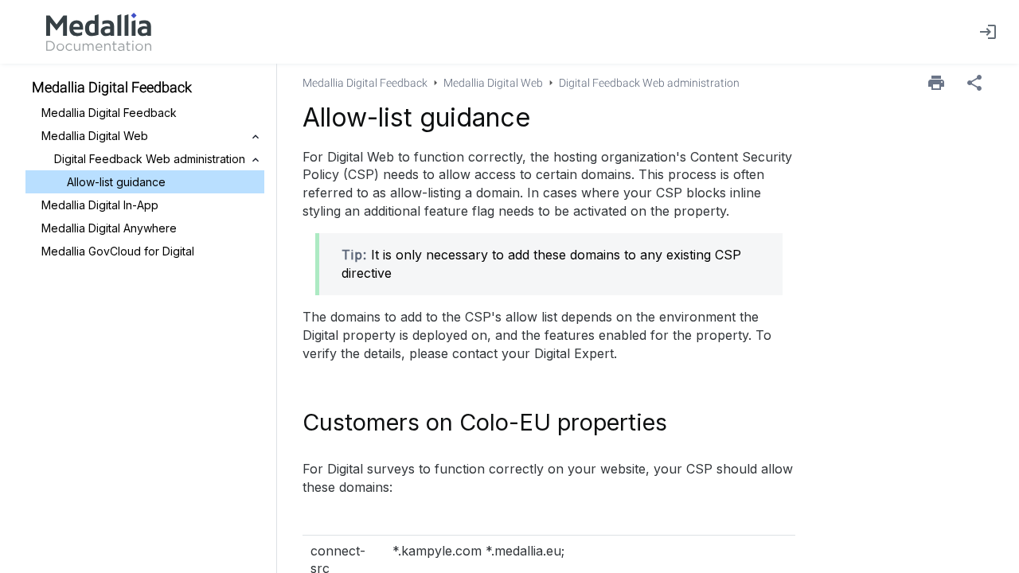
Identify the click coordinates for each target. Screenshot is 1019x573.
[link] (98, 32)
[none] (974, 83)
